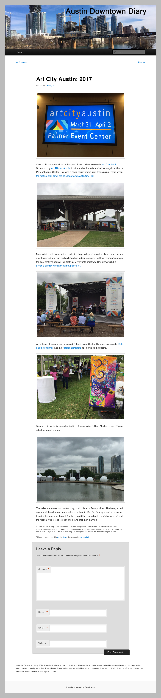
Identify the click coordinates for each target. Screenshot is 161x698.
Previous (21, 62)
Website (42, 643)
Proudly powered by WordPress (80, 687)
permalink (84, 537)
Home (19, 52)
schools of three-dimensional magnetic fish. (58, 265)
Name (43, 612)
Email (43, 627)
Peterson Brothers (71, 347)
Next (141, 62)
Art (58, 537)
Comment (43, 569)
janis (65, 537)
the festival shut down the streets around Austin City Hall (65, 175)
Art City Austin (109, 164)
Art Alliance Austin (60, 168)
